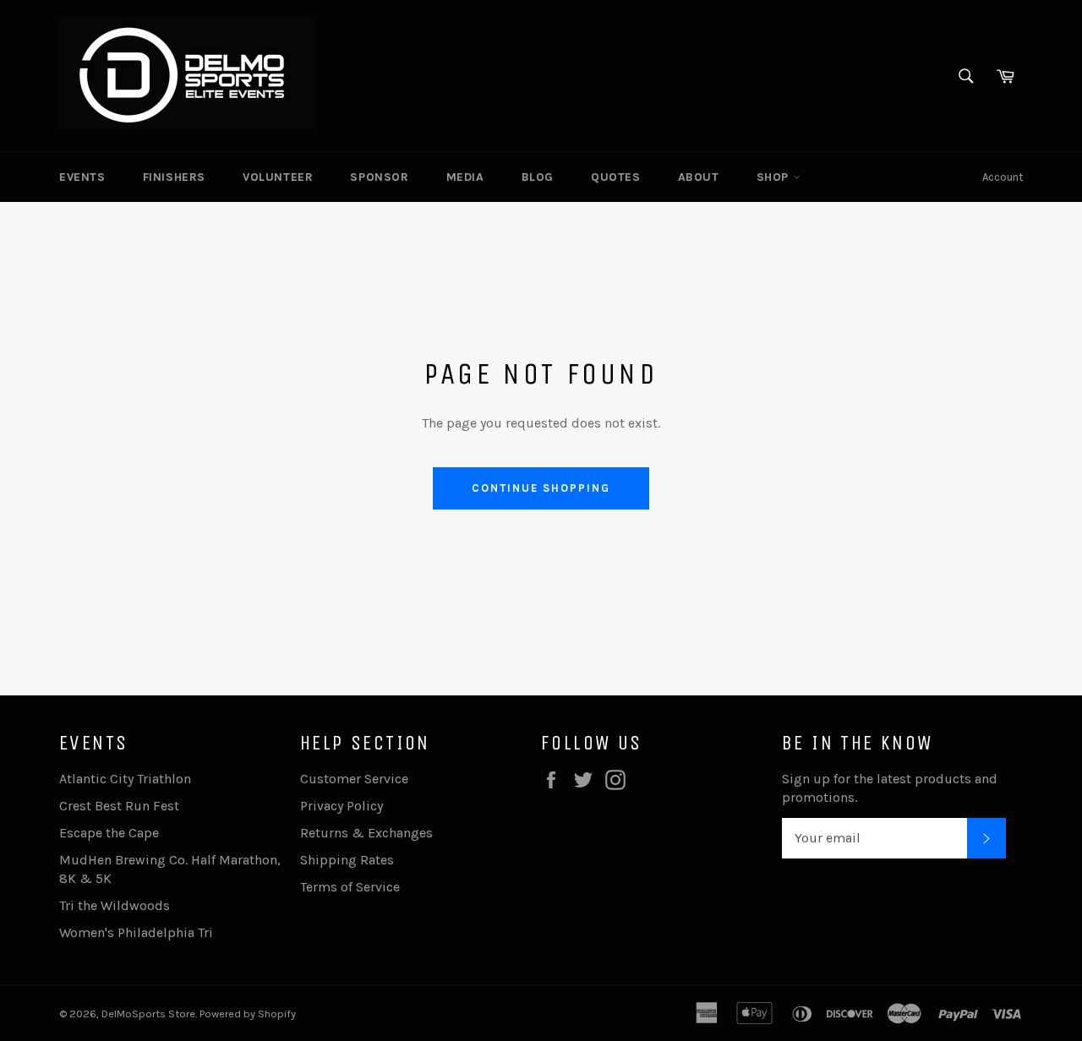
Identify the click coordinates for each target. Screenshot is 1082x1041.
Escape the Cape (109, 833)
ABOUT (698, 177)
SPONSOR (379, 177)
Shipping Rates (347, 860)
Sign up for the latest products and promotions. (889, 788)
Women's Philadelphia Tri (136, 932)
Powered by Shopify (247, 1013)
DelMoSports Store (148, 1013)
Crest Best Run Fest (119, 806)
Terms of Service (350, 887)
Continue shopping (540, 488)
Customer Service (354, 779)
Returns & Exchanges (366, 833)
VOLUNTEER (278, 177)
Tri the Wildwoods (114, 905)
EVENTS (82, 177)
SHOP (775, 177)
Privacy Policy (341, 806)
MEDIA (465, 177)
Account (1002, 177)
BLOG (538, 177)
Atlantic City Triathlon (125, 779)
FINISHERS (174, 177)
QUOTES (616, 177)
